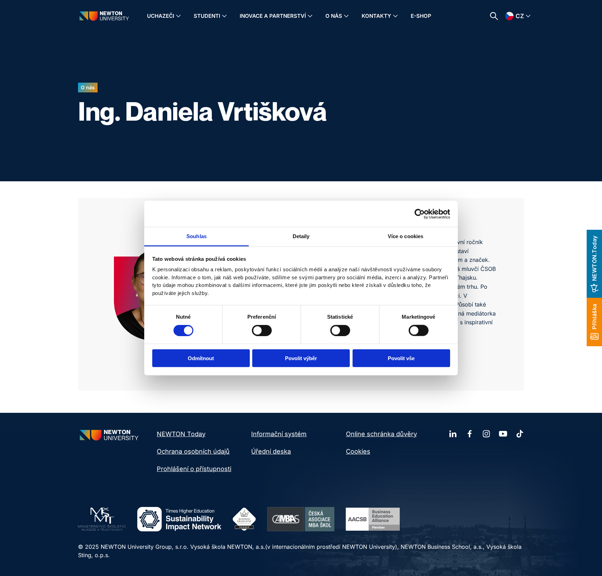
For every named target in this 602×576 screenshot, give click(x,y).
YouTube (503, 434)
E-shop (421, 16)
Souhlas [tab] (196, 236)
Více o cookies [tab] (405, 236)
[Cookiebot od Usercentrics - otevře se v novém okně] (419, 214)
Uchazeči (160, 16)
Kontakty (376, 16)
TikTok (520, 434)
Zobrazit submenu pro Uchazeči (178, 16)
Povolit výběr (301, 358)
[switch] (262, 330)
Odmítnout (201, 358)
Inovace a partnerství (273, 16)
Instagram (486, 434)
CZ (520, 16)
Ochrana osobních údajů (193, 451)
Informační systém (279, 434)
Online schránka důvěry (381, 434)
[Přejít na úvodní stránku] (104, 16)
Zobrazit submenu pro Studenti (224, 16)
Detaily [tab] (301, 236)
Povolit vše (401, 358)
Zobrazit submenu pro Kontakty (395, 16)
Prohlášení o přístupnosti (194, 468)
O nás (333, 16)
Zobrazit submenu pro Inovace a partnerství (310, 16)
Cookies (358, 451)
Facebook (469, 434)
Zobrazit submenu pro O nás (346, 16)
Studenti (207, 16)
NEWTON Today (181, 434)
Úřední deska (271, 451)
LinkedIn (453, 434)
